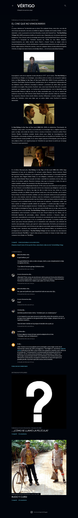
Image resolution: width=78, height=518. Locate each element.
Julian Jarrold (47, 245)
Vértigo (26, 5)
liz (17, 344)
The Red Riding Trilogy (57, 245)
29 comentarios (22, 500)
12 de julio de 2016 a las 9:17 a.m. (25, 362)
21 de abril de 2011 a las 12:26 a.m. (26, 294)
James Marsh (40, 245)
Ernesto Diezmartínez (23, 274)
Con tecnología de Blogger (40, 512)
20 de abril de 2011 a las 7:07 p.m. (25, 283)
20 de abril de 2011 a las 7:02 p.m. (25, 269)
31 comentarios (22, 434)
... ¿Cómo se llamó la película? (30, 430)
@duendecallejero (22, 254)
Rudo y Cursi (19, 496)
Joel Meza (20, 331)
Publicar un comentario (20, 366)
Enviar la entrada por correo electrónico (28, 242)
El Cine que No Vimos (30, 245)
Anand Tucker (20, 245)
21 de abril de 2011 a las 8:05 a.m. (25, 326)
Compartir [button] (14, 242)
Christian (19, 310)
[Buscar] (65, 5)
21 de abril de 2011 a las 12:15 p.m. (26, 338)
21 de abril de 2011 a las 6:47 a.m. (25, 304)
